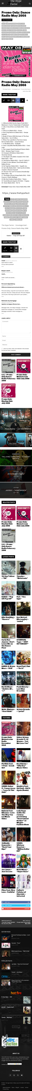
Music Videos (19, 761)
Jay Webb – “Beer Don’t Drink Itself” (20, 964)
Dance (18, 574)
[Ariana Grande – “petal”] (24, 701)
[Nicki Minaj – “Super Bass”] (24, 861)
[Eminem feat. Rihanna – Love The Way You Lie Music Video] (8, 802)
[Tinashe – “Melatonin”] (24, 568)
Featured (3, 735)
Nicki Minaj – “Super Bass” (23, 870)
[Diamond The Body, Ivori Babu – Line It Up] (6, 937)
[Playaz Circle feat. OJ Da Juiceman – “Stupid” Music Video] (6, 983)
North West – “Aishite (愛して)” (8, 689)
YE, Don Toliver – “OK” (8, 577)
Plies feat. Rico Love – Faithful (8, 891)
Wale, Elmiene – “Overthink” (8, 710)
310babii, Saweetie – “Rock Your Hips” (7, 846)
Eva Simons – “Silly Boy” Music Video (22, 766)
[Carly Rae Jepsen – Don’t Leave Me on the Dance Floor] (8, 631)
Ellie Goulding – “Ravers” (8, 618)
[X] (22, 100)
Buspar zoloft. (6, 270)
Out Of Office (6, 34)
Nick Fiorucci (26, 32)
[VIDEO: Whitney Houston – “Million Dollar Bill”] (24, 834)
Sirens (10, 36)
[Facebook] (18, 100)
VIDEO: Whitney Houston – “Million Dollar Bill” (23, 847)
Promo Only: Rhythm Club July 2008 (7, 524)
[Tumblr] (14, 1075)
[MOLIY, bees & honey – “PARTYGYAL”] (6, 953)
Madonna (4, 32)
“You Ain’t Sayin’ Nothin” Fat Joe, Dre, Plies (8, 923)
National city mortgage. (9, 300)
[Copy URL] (4, 100)
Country (18, 615)
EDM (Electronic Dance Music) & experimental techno (11, 1019)
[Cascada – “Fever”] (6, 945)
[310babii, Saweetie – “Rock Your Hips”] (8, 834)
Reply (3, 266)
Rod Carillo (23, 34)
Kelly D (4, 30)
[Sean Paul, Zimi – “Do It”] (24, 658)
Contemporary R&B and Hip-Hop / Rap (15, 444)
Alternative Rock (16, 454)
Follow (27, 905)
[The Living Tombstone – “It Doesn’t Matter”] (16, 458)
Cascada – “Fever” (15, 943)
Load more (15, 1026)
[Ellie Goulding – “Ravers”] (8, 609)
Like (28, 902)
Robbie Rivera (15, 34)
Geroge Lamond (21, 25)
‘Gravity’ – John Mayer (16, 972)
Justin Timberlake (18, 28)
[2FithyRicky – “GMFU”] (16, 474)
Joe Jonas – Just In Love (7, 870)
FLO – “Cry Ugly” (21, 598)
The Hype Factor (7, 89)
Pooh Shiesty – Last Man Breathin (23, 689)
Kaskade (27, 28)
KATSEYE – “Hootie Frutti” (8, 1007)
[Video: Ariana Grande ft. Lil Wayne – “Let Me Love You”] (24, 729)
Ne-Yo (19, 32)
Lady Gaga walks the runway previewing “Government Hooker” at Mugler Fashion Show (23, 818)
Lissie (24, 30)
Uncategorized (6, 19)
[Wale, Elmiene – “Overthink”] (8, 701)
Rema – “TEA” (16, 236)
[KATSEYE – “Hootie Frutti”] (26, 1010)
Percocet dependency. (8, 283)
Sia (6, 36)
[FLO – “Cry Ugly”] (24, 588)
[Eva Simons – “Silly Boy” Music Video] (24, 755)
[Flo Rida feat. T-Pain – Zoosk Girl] (8, 755)
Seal (3, 36)
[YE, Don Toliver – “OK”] (8, 568)
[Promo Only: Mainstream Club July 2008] (24, 513)
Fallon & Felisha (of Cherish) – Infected (21, 893)
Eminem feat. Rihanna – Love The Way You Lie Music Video (8, 815)
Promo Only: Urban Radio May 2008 (23, 923)
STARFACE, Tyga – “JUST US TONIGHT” (22, 642)
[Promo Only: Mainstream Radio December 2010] (8, 729)
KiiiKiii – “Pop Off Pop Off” (7, 598)
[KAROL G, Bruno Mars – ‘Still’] (8, 658)
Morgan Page (12, 32)
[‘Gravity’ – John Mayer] (6, 974)
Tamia (3, 39)
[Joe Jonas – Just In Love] (8, 861)
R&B (17, 594)
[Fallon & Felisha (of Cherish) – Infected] (24, 881)
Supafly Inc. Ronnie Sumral (21, 36)
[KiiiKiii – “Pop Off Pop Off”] (8, 588)
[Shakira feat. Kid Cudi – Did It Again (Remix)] (24, 778)
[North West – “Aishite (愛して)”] (8, 678)
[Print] (13, 100)
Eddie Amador (6, 25)
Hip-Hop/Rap (4, 574)
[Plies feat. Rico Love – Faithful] (8, 881)
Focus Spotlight (20, 735)
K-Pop (3, 594)
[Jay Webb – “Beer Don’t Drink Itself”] (6, 966)
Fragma (13, 25)
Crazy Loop (21, 23)
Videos (3, 784)
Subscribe (27, 908)
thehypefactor (27, 43)
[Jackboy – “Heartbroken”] (16, 490)
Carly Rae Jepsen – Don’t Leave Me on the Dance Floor (8, 644)
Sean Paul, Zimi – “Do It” (23, 667)
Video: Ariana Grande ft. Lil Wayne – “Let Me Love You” (23, 740)
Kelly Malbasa (11, 30)
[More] (27, 100)
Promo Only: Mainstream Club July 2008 (23, 524)
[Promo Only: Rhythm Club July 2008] (8, 513)
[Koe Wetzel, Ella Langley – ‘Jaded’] (24, 609)
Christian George (11, 23)
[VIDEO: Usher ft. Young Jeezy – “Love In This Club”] (8, 778)
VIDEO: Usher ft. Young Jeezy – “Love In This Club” (8, 789)
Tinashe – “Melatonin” (22, 577)
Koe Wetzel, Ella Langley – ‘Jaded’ (23, 619)
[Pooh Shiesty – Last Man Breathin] (24, 678)
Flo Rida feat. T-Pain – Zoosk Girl (8, 766)
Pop (17, 637)
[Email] (8, 100)
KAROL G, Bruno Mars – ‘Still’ (8, 667)
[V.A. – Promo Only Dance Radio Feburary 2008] (8, 536)
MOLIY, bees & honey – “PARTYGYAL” (20, 951)
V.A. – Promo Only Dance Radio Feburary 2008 (8, 547)
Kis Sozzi (19, 30)
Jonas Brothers (6, 28)
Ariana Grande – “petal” (23, 710)
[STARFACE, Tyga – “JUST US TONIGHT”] (24, 631)
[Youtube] (21, 1075)
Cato (3, 23)
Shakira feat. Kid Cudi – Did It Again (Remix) (23, 788)
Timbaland (10, 39)
